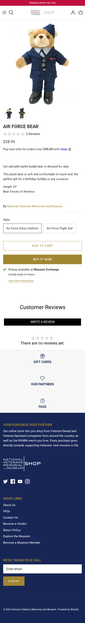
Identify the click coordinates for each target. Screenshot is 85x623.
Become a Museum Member (21, 542)
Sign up (13, 581)
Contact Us (10, 517)
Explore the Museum (16, 536)
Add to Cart (42, 246)
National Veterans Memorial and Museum (34, 206)
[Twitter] (5, 481)
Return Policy (12, 530)
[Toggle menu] (4, 12)
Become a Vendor (15, 524)
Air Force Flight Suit (60, 228)
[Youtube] (20, 481)
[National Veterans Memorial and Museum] (42, 12)
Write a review (43, 322)
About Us (9, 505)
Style (6, 220)
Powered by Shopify (68, 609)
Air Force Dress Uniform (22, 228)
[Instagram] (27, 481)
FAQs (6, 511)
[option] (42, 62)
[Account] (72, 12)
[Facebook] (12, 481)
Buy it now (42, 259)
